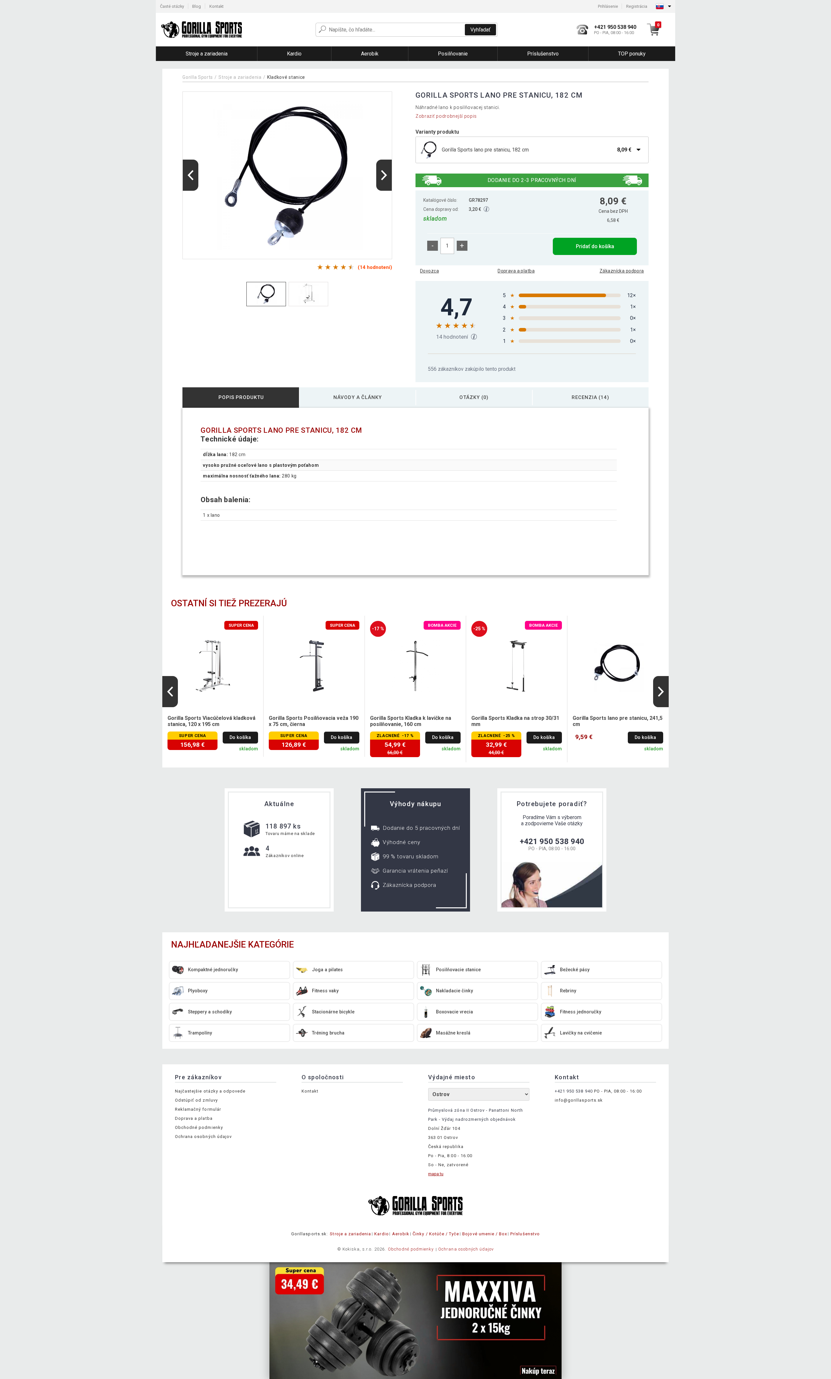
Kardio (381, 1233)
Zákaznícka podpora (622, 270)
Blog (196, 6)
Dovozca (429, 270)
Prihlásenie (608, 6)
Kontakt (216, 6)
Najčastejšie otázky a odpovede (210, 1091)
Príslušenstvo (525, 1233)
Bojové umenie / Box (484, 1233)
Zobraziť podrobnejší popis (446, 116)
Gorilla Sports (197, 77)
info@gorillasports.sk (579, 1100)
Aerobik (400, 1233)
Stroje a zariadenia (239, 77)
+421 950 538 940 (552, 841)
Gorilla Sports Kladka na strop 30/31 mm (515, 721)
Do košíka (240, 737)
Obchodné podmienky (199, 1127)
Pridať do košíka (595, 246)
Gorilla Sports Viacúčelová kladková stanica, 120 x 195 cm (211, 721)
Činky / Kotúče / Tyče (436, 1233)
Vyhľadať (480, 30)
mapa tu (435, 1173)
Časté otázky (172, 6)
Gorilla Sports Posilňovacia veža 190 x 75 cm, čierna (313, 721)
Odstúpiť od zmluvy (196, 1100)
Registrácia (636, 6)
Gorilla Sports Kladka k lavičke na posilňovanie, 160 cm (410, 721)
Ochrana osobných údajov (203, 1136)
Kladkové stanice (286, 77)
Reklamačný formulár (198, 1109)
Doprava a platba (516, 270)
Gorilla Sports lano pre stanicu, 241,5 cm (618, 721)
